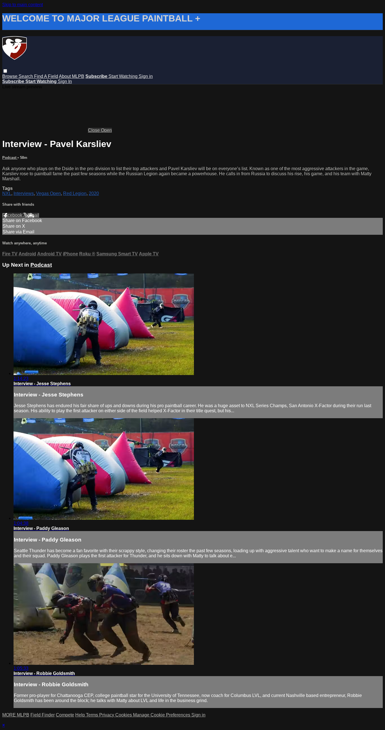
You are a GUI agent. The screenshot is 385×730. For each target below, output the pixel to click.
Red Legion (75, 193)
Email (33, 215)
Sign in (146, 76)
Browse (10, 76)
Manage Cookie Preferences (162, 715)
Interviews (24, 193)
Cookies (124, 715)
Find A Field (46, 76)
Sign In (65, 81)
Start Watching (124, 76)
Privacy (107, 715)
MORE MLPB (15, 715)
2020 (94, 193)
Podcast (9, 157)
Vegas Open (48, 193)
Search (26, 76)
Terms (92, 715)
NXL (6, 193)
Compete (65, 715)
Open (106, 130)
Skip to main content (22, 4)
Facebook (12, 215)
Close (94, 130)
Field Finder (42, 715)
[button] (5, 71)
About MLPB (71, 76)
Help (80, 715)
